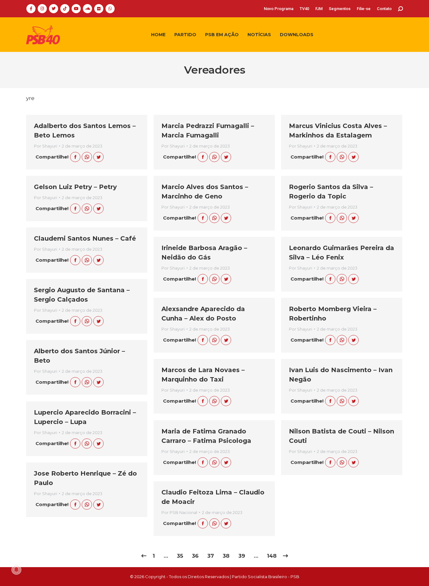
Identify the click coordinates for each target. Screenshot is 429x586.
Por (45, 145)
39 (241, 556)
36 (195, 556)
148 (272, 556)
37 (210, 556)
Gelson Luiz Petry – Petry (75, 187)
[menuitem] (278, 9)
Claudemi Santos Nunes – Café (85, 238)
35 (180, 556)
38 (226, 556)
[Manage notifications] (16, 570)
